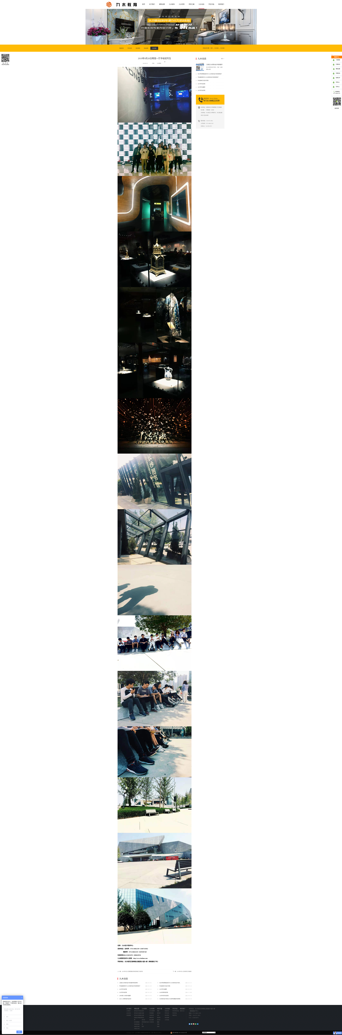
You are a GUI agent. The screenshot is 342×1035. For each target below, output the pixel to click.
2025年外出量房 (201, 87)
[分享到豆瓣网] (195, 1024)
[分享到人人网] (198, 1024)
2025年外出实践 (201, 83)
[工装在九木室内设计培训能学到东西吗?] (200, 63)
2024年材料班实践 (163, 992)
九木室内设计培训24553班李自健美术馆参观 (169, 998)
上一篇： (130, 971)
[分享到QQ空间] (191, 1024)
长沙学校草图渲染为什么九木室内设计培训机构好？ (210, 74)
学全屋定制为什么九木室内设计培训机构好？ (208, 77)
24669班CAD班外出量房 (125, 995)
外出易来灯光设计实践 (203, 80)
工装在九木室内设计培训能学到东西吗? (217, 64)
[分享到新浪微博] (193, 1024)
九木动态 (216, 48)
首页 (143, 4)
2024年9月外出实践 (164, 995)
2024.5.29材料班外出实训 (125, 998)
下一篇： (182, 971)
